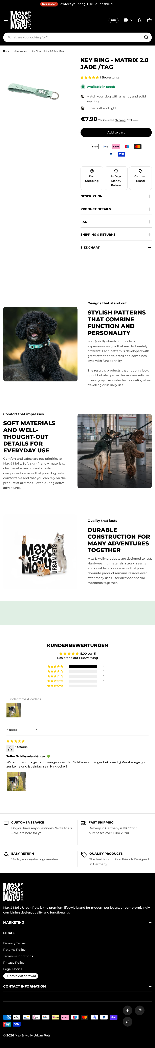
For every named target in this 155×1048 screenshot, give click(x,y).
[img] (15, 741)
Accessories (20, 51)
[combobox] (77, 37)
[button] (90, 77)
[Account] (139, 20)
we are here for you (29, 833)
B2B (113, 20)
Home (6, 51)
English (128, 20)
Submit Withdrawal (20, 976)
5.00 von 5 (88, 653)
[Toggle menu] (5, 20)
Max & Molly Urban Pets (33, 1035)
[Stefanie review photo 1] (16, 781)
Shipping (120, 120)
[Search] (146, 37)
